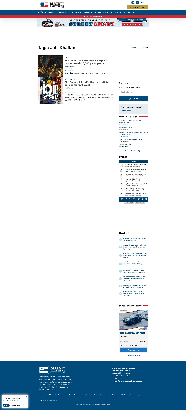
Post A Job (128, 151)
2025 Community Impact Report (131, 395)
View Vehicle (133, 348)
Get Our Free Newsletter (92, 16)
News (50, 12)
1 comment (70, 70)
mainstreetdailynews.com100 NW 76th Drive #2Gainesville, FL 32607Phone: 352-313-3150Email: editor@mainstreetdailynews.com (127, 374)
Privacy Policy (85, 395)
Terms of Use (73, 395)
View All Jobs (138, 151)
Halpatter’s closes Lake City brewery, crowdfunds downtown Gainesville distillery (135, 255)
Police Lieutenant (125, 145)
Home (133, 47)
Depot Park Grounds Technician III (130, 139)
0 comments (71, 92)
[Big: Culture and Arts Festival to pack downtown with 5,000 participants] (50, 66)
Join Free (134, 98)
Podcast (127, 12)
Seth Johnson (69, 66)
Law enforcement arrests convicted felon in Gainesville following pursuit (134, 264)
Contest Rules (98, 395)
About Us (115, 12)
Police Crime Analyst (126, 127)
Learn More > (16, 405)
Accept (6, 405)
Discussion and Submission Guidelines (52, 395)
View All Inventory (133, 355)
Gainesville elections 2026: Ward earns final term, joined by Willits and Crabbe (134, 293)
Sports (61, 12)
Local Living (74, 12)
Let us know (126, 111)
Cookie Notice (112, 395)
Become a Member (137, 7)
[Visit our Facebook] (132, 2)
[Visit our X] (137, 2)
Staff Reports (69, 88)
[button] (122, 327)
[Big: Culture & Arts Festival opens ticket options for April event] (50, 90)
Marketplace (100, 12)
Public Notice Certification (48, 401)
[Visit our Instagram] (142, 2)
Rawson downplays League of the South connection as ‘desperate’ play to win (134, 279)
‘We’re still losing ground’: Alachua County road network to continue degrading (134, 247)
